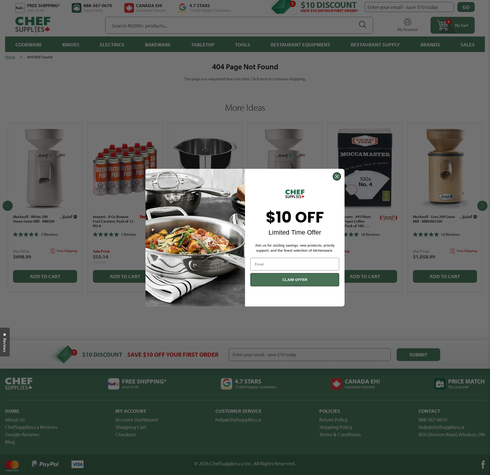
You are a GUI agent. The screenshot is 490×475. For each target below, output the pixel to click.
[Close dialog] (337, 176)
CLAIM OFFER (295, 280)
